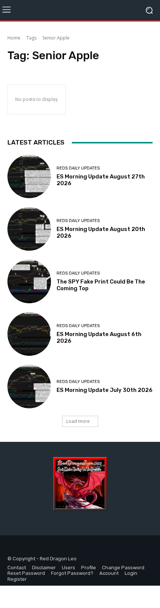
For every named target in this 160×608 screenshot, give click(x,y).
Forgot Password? (72, 573)
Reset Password (26, 573)
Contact (16, 567)
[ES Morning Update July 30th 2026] (29, 386)
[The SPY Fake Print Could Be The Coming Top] (29, 281)
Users (68, 567)
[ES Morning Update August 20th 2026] (29, 229)
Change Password (123, 567)
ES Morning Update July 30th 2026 (105, 390)
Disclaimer (44, 567)
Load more (78, 421)
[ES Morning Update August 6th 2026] (29, 334)
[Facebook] (13, 547)
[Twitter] (30, 547)
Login (131, 573)
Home (13, 38)
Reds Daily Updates (78, 168)
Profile (88, 567)
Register (17, 579)
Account (109, 573)
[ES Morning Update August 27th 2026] (29, 176)
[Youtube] (47, 547)
